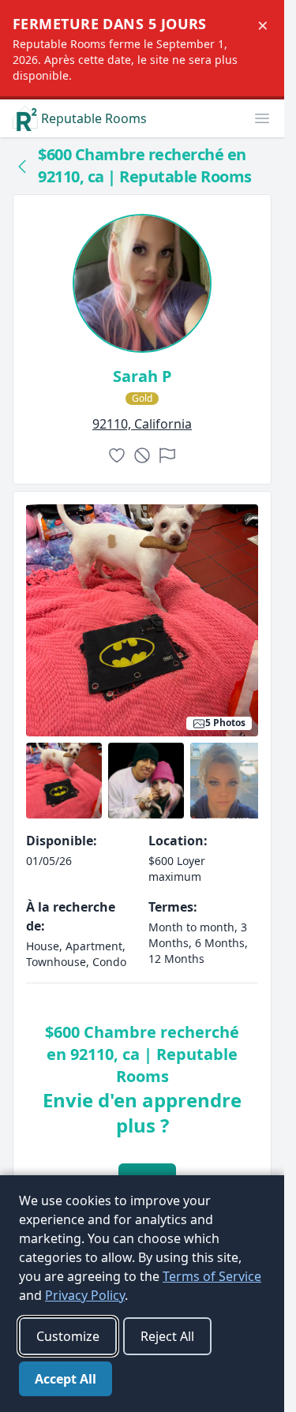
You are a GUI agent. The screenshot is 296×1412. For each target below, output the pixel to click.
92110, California (142, 424)
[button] (262, 118)
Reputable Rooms (94, 118)
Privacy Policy (85, 1295)
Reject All (167, 1336)
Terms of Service (212, 1276)
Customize (67, 1336)
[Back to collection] (22, 165)
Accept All (65, 1379)
